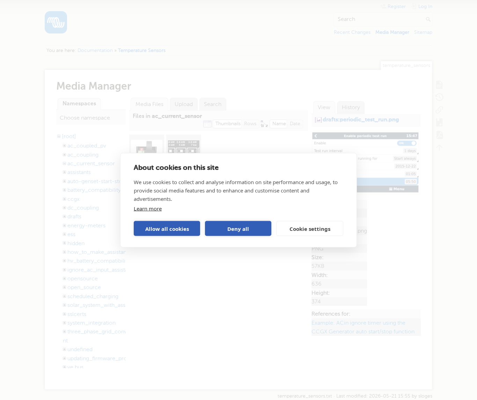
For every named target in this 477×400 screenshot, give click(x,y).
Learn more (148, 208)
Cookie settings (309, 228)
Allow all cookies (167, 228)
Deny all (238, 228)
